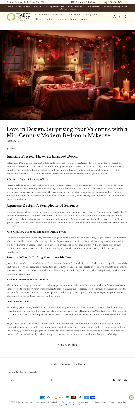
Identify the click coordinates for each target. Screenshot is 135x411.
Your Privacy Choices (77, 405)
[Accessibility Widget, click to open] (131, 397)
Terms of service (83, 402)
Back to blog (69, 344)
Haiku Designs (22, 402)
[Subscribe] (51, 380)
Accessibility (57, 405)
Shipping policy (99, 402)
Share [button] (13, 149)
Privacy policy (68, 402)
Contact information (117, 402)
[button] (43, 14)
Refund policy (53, 402)
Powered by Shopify (37, 402)
